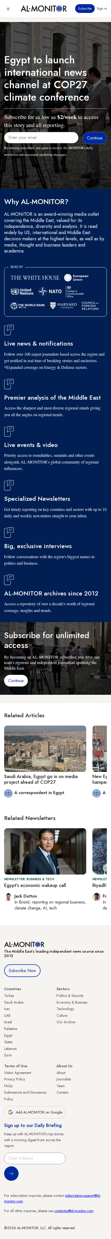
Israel (8, 1022)
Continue (16, 681)
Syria (8, 1055)
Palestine (10, 1028)
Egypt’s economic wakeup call (35, 885)
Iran (7, 1008)
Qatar (8, 1041)
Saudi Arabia (13, 1002)
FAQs (8, 1085)
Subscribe (85, 8)
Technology (65, 1008)
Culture (62, 1015)
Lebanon (10, 1048)
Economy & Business (72, 1002)
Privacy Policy (14, 1079)
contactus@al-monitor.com (73, 1210)
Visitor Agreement (17, 1072)
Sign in (102, 8)
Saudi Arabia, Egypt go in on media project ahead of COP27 (41, 779)
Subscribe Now (22, 971)
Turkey (9, 995)
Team (61, 1085)
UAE (7, 1015)
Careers (62, 1092)
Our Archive (66, 1022)
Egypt (8, 1035)
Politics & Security (70, 995)
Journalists (64, 1079)
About (61, 1072)
